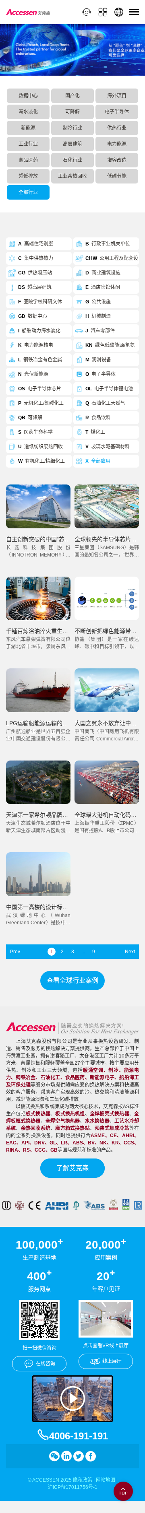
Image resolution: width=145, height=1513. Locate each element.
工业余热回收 (72, 176)
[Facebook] (91, 1456)
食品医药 (28, 160)
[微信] (54, 1456)
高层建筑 (72, 144)
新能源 (28, 128)
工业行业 (28, 144)
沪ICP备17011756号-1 (72, 1487)
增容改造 (116, 160)
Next (130, 951)
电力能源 (116, 144)
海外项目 (116, 96)
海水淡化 (28, 112)
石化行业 (72, 160)
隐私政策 (82, 1480)
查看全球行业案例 (72, 980)
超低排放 (28, 176)
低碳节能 (116, 176)
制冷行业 (72, 128)
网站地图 (105, 1480)
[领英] (66, 1456)
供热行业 (116, 128)
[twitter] (78, 1456)
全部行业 (28, 192)
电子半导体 (117, 112)
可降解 (72, 112)
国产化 (72, 96)
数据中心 (28, 96)
